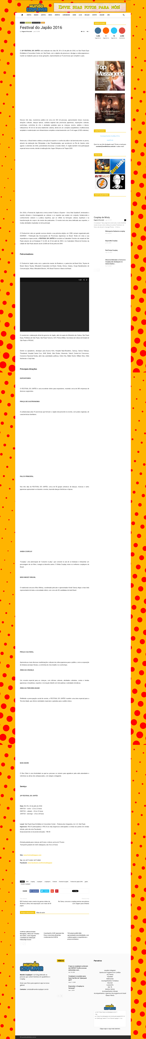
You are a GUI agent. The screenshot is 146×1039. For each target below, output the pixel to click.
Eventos (29, 15)
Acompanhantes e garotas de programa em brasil (110, 993)
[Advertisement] (56, 38)
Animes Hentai (110, 989)
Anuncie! (102, 15)
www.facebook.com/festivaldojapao (40, 863)
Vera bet (110, 983)
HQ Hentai (110, 974)
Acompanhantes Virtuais (110, 991)
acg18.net (110, 140)
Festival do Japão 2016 (77, 881)
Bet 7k (110, 987)
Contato (94, 15)
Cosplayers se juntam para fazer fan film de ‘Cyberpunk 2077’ (77, 978)
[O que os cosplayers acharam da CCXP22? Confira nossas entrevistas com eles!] (62, 968)
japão (86, 881)
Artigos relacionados (27, 912)
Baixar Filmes (110, 995)
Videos (50, 15)
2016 (27, 881)
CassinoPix (109, 985)
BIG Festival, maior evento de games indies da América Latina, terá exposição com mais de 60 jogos (35, 904)
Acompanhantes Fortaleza (110, 981)
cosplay (33, 881)
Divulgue (87, 15)
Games (74, 15)
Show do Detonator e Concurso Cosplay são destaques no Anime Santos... (115, 262)
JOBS (108, 15)
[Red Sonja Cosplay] (99, 252)
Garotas (43, 15)
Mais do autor (40, 912)
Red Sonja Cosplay (111, 250)
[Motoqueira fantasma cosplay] (99, 233)
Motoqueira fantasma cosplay (115, 231)
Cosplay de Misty (102, 217)
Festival (55, 881)
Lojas (80, 15)
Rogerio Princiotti (27, 31)
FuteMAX (110, 977)
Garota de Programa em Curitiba (109, 972)
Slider (43, 22)
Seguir (98, 28)
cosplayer (39, 881)
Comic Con (28, 22)
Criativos (57, 15)
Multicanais (110, 979)
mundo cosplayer (25, 884)
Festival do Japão (36, 22)
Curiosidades (66, 15)
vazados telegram (110, 970)
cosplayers (47, 881)
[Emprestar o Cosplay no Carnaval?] (62, 988)
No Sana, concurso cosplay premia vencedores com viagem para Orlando (73, 902)
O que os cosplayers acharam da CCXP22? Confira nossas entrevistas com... (78, 968)
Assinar (122, 28)
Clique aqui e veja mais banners (110, 1029)
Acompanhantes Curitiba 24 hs (110, 136)
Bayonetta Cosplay (111, 241)
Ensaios (36, 15)
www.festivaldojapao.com (32, 855)
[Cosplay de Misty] (110, 207)
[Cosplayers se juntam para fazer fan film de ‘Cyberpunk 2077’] (62, 978)
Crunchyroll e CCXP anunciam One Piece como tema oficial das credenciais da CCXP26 (54, 935)
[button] (123, 15)
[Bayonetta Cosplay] (99, 243)
